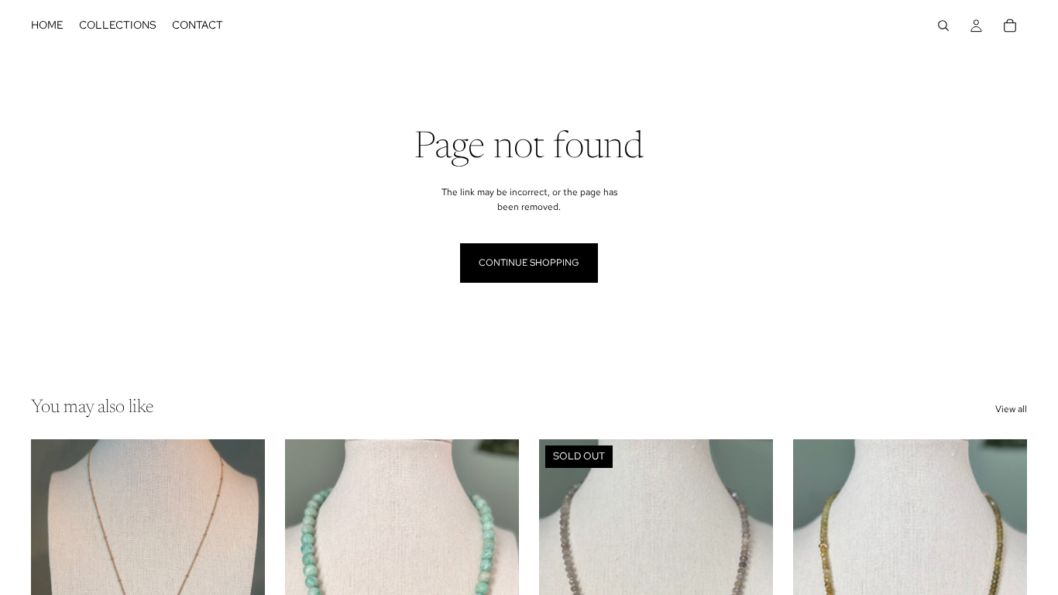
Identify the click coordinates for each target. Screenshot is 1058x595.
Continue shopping (529, 262)
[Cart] (1010, 26)
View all (1011, 409)
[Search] (943, 26)
